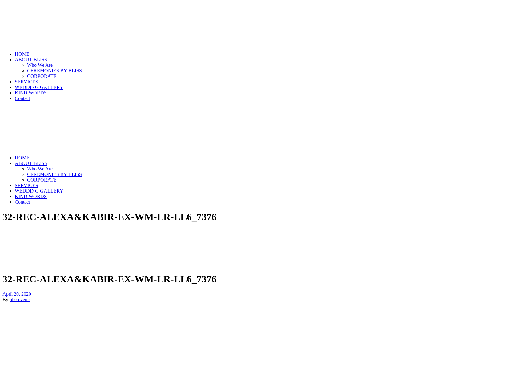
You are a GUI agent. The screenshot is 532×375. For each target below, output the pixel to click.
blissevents (20, 299)
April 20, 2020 (16, 294)
